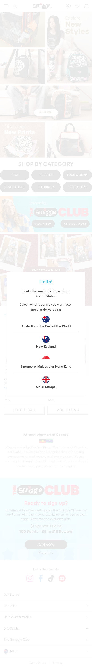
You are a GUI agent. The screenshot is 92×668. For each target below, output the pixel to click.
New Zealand (46, 346)
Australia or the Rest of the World (46, 326)
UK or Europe (46, 387)
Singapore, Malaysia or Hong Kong (46, 366)
